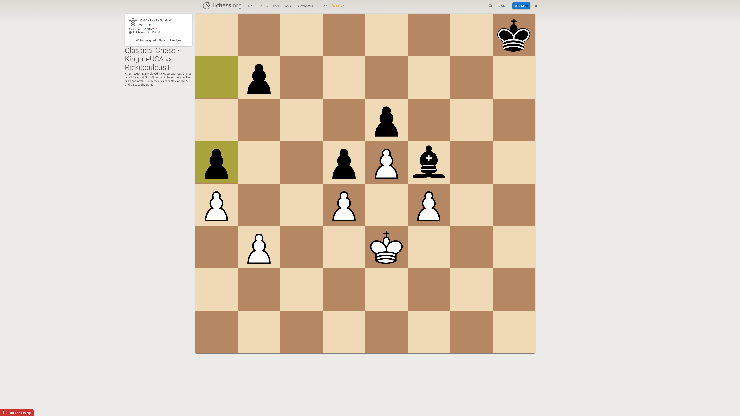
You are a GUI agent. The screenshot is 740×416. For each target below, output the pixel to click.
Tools (323, 6)
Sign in (503, 5)
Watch (289, 6)
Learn (276, 6)
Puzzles (262, 6)
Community (306, 6)
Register (521, 5)
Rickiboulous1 (146, 32)
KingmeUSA (145, 29)
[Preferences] (536, 6)
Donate (341, 6)
